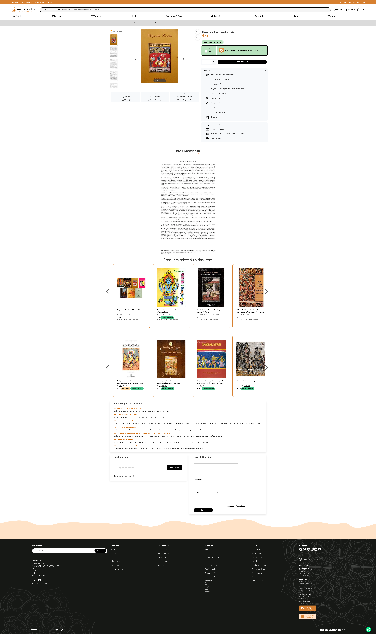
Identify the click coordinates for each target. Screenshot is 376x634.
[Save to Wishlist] (197, 32)
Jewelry (114, 557)
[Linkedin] (315, 550)
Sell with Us (257, 557)
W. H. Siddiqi (163, 385)
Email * (196, 493)
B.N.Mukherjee (124, 385)
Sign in (343, 2)
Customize (256, 553)
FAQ (363, 2)
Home (124, 23)
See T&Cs (129, 101)
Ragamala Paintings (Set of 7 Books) (130, 310)
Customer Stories (212, 573)
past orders (181, 442)
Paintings (115, 565)
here (164, 442)
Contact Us (256, 549)
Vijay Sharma (215, 314)
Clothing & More (118, 561)
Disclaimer (162, 549)
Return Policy (163, 553)
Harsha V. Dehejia (205, 314)
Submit (203, 510)
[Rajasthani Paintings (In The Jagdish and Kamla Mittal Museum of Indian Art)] (211, 378)
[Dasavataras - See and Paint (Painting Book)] (171, 307)
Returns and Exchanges (220, 134)
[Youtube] (319, 550)
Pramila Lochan (244, 385)
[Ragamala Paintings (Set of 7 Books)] (131, 307)
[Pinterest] (308, 550)
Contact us (354, 2)
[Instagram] (312, 550)
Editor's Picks (210, 577)
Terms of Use (230, 505)
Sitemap (255, 577)
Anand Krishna (223, 79)
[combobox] (192, 9)
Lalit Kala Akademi (226, 75)
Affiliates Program (259, 565)
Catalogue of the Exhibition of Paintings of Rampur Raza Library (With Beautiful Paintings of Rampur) (170, 383)
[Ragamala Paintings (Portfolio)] (114, 40)
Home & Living (117, 569)
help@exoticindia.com (216, 436)
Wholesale (256, 561)
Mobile (219, 493)
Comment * (198, 462)
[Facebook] (300, 550)
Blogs (207, 561)
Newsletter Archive (213, 557)
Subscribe (100, 551)
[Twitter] (304, 550)
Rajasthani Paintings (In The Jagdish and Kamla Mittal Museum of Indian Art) (210, 383)
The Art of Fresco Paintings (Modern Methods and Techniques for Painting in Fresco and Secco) (250, 312)
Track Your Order (259, 569)
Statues (114, 549)
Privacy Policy (241, 505)
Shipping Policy (164, 561)
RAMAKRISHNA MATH (170, 314)
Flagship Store (304, 568)
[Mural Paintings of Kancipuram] (251, 378)
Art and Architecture (143, 23)
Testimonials (210, 569)
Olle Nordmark (244, 314)
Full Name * (198, 480)
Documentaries (211, 565)
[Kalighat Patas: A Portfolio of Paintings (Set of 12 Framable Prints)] (131, 378)
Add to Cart (242, 62)
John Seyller (203, 385)
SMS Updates (257, 581)
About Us (209, 549)
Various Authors (124, 314)
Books (131, 23)
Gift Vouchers (257, 573)
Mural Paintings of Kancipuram (248, 381)
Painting (155, 23)
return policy (257, 423)
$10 (210, 51)
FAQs (207, 553)
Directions (302, 577)
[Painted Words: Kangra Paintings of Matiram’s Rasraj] (211, 307)
